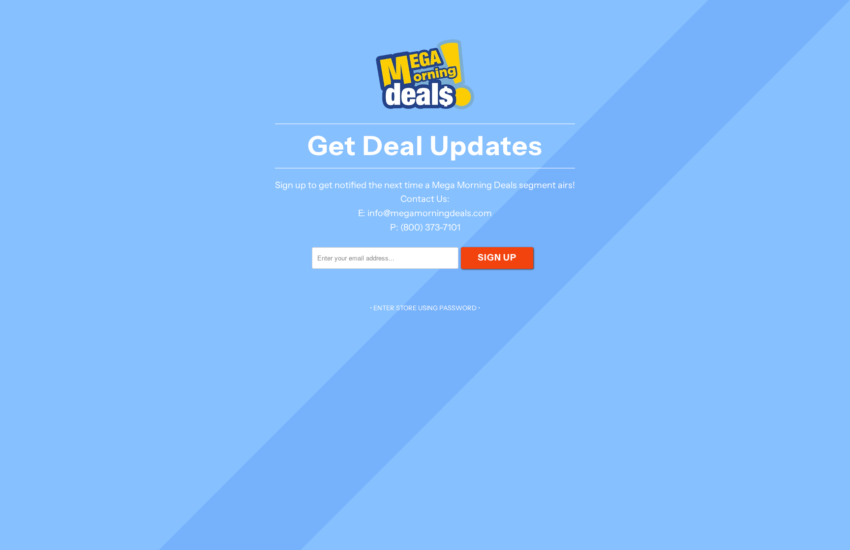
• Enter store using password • (425, 308)
